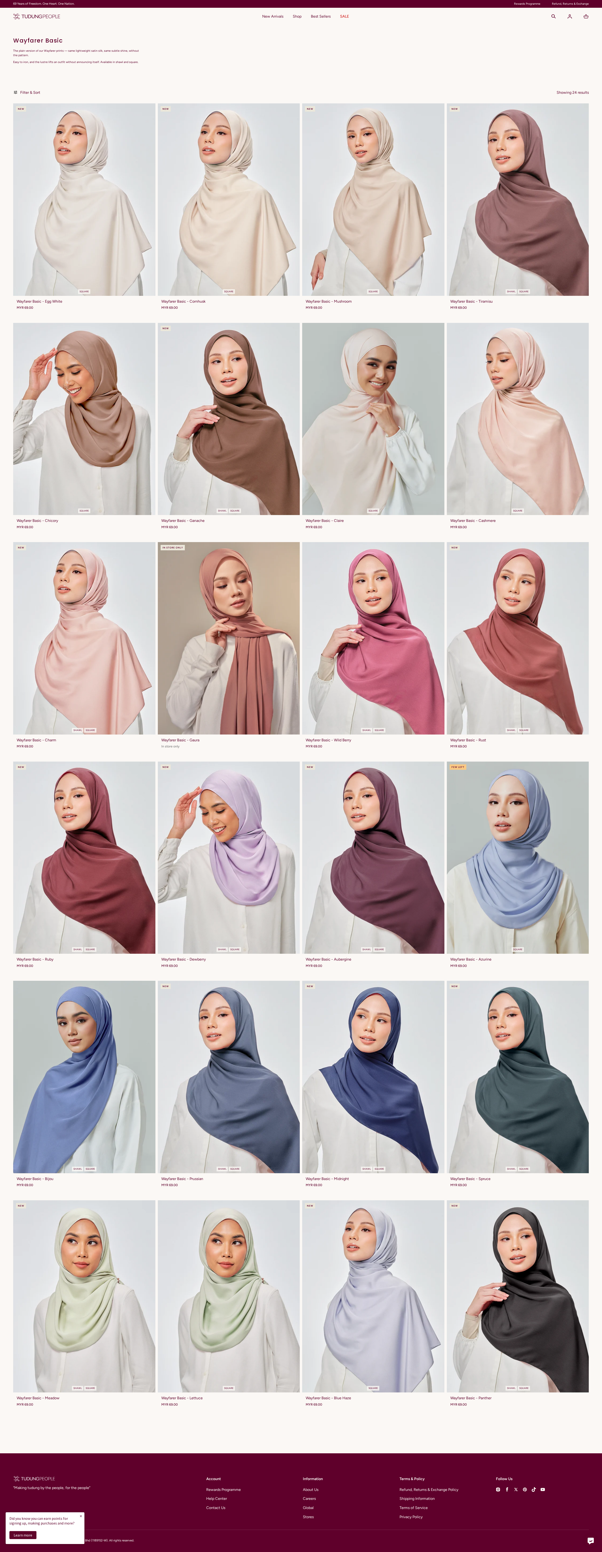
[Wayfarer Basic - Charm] (84, 638)
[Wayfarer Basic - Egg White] (84, 199)
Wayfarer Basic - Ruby (35, 959)
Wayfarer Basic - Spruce (470, 1179)
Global (308, 1507)
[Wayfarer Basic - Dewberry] (229, 858)
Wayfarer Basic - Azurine (470, 959)
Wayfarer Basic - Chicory (37, 520)
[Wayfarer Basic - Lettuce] (229, 1296)
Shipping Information (417, 1498)
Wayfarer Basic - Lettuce (182, 1398)
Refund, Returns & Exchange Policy (429, 1489)
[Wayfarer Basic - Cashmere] (518, 419)
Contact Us (215, 1507)
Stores (308, 1517)
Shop (297, 16)
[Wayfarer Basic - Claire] (373, 419)
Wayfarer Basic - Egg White (39, 301)
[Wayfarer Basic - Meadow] (84, 1296)
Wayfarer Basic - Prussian (182, 1179)
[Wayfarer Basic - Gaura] (229, 638)
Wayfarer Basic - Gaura (180, 740)
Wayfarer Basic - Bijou (35, 1179)
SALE (344, 16)
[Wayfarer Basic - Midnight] (373, 1077)
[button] (553, 16)
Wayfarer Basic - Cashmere (473, 520)
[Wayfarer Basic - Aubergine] (373, 858)
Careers (309, 1498)
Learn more (23, 1535)
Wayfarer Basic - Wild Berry (328, 740)
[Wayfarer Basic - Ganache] (229, 419)
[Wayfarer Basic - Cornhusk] (229, 199)
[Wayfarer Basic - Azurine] (518, 858)
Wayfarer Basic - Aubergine (328, 959)
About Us (310, 1489)
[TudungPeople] (36, 16)
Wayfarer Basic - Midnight (327, 1179)
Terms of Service (414, 1507)
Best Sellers (321, 16)
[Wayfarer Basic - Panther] (518, 1296)
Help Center (216, 1498)
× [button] (81, 1516)
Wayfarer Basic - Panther (470, 1398)
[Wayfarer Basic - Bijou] (84, 1077)
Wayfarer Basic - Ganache (183, 520)
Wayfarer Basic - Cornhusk (183, 301)
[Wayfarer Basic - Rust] (518, 638)
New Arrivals (272, 16)
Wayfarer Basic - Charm (36, 740)
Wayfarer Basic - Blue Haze (328, 1398)
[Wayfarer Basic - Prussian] (229, 1077)
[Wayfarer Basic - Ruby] (84, 858)
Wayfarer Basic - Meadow (38, 1398)
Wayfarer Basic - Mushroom (329, 301)
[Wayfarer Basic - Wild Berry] (373, 638)
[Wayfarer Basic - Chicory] (84, 419)
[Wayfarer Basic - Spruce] (518, 1077)
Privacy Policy (411, 1517)
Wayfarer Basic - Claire (325, 520)
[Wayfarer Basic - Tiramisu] (518, 199)
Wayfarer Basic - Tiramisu (471, 301)
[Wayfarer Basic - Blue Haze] (373, 1296)
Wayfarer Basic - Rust (468, 740)
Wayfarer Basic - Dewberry (183, 959)
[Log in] (570, 16)
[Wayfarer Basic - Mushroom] (373, 199)
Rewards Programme (223, 1489)
